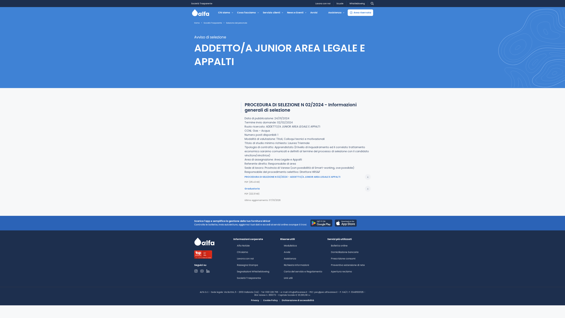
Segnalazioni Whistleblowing (253, 271)
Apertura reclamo (341, 271)
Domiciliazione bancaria (344, 252)
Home (197, 23)
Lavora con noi (322, 3)
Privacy (255, 300)
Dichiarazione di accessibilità (298, 300)
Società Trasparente (201, 3)
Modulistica (290, 245)
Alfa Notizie (243, 245)
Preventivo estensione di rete (348, 265)
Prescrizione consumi (343, 258)
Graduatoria (252, 188)
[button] (360, 12)
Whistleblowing (357, 3)
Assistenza (290, 258)
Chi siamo (242, 252)
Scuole (339, 3)
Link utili (288, 278)
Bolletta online (339, 245)
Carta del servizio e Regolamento (303, 271)
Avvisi (313, 12)
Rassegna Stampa (247, 265)
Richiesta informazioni (296, 265)
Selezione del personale (236, 23)
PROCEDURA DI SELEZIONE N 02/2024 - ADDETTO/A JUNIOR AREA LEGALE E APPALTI (292, 177)
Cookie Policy (270, 300)
